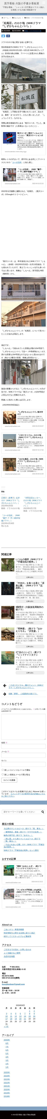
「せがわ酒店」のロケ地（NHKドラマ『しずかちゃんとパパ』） (30, 461)
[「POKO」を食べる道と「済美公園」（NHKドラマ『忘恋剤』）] (7, 588)
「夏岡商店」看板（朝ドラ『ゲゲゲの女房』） (23, 832)
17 (6, 1019)
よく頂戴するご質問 (12, 953)
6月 (7, 1050)
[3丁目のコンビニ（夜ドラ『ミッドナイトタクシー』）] (7, 657)
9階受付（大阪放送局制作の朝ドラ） (29, 608)
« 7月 (6, 1026)
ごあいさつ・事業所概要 (14, 929)
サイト (4, 761)
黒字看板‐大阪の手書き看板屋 (21, 3)
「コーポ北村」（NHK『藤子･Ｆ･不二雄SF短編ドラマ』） (29, 170)
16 (34, 1016)
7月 (7, 1047)
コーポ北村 (16, 162)
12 (16, 1016)
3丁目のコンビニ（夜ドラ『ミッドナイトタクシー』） (28, 654)
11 (11, 1016)
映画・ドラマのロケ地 (32, 31)
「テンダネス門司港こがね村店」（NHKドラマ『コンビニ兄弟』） (29, 891)
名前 (4, 743)
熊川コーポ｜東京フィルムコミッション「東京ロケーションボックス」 (30, 135)
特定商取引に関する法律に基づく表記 (19, 933)
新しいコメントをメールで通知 (17, 770)
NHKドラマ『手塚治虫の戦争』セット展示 (21, 850)
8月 (7, 1043)
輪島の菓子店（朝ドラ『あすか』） (18, 835)
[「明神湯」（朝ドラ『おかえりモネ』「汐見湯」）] (7, 634)
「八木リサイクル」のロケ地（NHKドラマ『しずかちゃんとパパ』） (30, 437)
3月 (7, 1060)
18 (11, 1019)
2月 (7, 1064)
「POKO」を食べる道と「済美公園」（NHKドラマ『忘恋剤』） (30, 585)
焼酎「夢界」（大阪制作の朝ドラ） (23, 694)
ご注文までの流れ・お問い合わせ (17, 950)
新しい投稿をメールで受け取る (17, 775)
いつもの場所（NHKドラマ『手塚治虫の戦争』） (29, 560)
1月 (7, 1067)
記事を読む (30, 577)
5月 (7, 1054)
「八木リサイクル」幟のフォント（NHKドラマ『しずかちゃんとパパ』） (26, 686)
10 (6, 1016)
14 (25, 1016)
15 (30, 1016)
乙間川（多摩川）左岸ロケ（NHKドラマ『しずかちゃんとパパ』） (10, 500)
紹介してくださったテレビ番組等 (17, 936)
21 (25, 1019)
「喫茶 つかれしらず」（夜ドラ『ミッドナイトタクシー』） (28, 867)
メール (5, 752)
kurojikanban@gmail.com (13, 984)
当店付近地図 (9, 956)
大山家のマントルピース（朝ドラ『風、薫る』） (24, 828)
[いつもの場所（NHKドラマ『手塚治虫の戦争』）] (7, 564)
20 (20, 1019)
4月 (7, 1057)
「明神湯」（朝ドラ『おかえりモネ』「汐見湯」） (29, 629)
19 (16, 1019)
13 (20, 1016)
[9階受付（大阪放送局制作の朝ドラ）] (7, 612)
